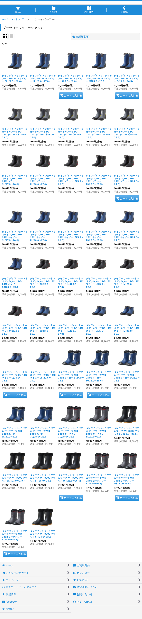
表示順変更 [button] (82, 36)
